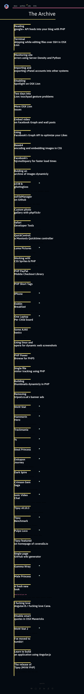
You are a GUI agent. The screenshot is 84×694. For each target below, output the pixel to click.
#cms (32, 191)
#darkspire (31, 476)
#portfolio (47, 191)
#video (35, 126)
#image (32, 265)
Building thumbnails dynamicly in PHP (31, 383)
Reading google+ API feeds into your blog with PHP (39, 28)
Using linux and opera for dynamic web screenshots (35, 344)
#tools (39, 229)
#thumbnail (31, 388)
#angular (38, 597)
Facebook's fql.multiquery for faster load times (35, 159)
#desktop (39, 411)
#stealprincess (32, 453)
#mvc (36, 671)
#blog (35, 191)
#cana (35, 178)
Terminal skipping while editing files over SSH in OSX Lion (40, 41)
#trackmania (32, 434)
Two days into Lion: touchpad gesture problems (33, 95)
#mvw (33, 671)
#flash (38, 242)
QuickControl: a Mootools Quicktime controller (33, 237)
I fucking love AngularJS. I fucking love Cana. (32, 604)
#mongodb (49, 597)
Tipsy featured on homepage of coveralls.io (31, 542)
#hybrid (33, 502)
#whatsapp (38, 502)
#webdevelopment (32, 229)
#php (31, 178)
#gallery (31, 217)
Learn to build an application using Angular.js (32, 653)
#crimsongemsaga (33, 489)
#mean (33, 597)
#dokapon (31, 466)
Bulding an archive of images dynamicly (31, 172)
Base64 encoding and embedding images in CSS (38, 147)
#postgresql (40, 512)
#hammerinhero (32, 424)
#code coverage (37, 548)
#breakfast (31, 311)
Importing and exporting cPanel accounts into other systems (41, 69)
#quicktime (33, 242)
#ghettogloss (41, 191)
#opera (32, 349)
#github (38, 204)
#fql (31, 165)
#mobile (44, 502)
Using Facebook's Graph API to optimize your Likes (40, 134)
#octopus (36, 535)
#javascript (43, 597)
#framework (34, 525)
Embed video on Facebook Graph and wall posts (34, 121)
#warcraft (34, 411)
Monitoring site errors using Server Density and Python (37, 56)
